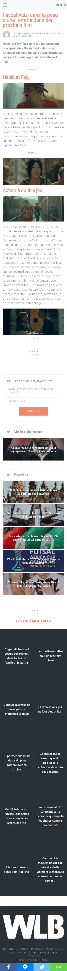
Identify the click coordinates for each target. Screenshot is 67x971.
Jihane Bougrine (28, 33)
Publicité (37, 948)
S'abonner (33, 411)
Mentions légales (45, 952)
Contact (34, 956)
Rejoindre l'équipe (16, 948)
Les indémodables (33, 621)
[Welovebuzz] (17, 5)
